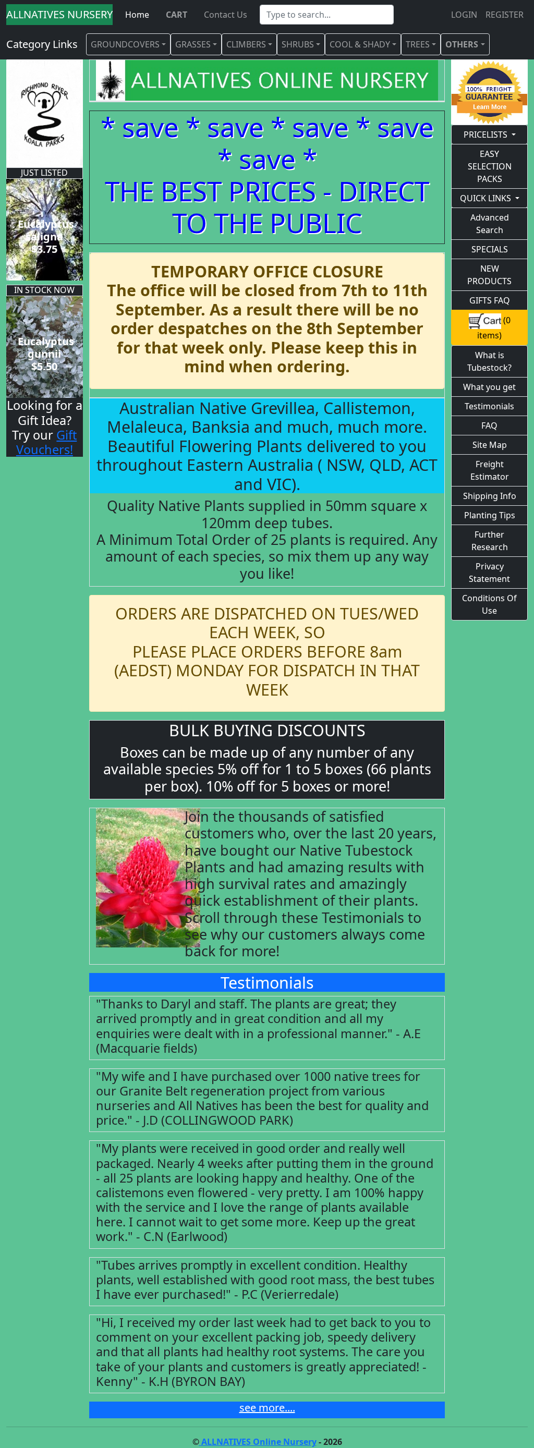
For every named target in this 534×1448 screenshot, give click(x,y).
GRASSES (193, 44)
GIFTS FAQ (489, 300)
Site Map (489, 445)
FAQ (489, 425)
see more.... (267, 1408)
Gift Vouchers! (46, 442)
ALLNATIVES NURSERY (59, 14)
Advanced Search (489, 224)
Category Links (42, 44)
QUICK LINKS (485, 198)
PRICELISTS (485, 134)
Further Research (489, 541)
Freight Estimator (489, 470)
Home (137, 14)
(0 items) (494, 327)
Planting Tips (489, 515)
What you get (489, 387)
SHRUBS (298, 44)
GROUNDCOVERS (125, 44)
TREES (418, 44)
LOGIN (464, 14)
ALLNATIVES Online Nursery (258, 1441)
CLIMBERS (246, 44)
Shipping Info (489, 496)
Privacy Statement (489, 573)
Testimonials (489, 406)
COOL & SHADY (360, 44)
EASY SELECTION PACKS (490, 166)
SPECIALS (489, 249)
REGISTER (505, 14)
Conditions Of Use (489, 604)
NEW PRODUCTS (489, 275)
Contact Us (225, 14)
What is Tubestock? (489, 361)
